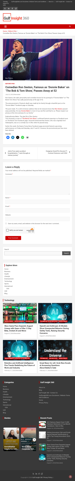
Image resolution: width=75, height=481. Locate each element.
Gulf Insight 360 (37, 477)
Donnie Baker (25, 111)
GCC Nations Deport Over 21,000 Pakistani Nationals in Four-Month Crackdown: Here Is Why (58, 424)
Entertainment (9, 279)
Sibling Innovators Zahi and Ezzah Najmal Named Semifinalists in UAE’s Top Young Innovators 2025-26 (58, 435)
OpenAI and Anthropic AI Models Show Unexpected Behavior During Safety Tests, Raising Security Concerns (54, 329)
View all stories (31, 426)
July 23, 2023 (9, 94)
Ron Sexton (58, 109)
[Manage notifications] (70, 476)
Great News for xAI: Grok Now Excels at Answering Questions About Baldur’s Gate (55, 365)
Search (6, 249)
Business (7, 271)
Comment (9, 174)
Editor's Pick (10, 83)
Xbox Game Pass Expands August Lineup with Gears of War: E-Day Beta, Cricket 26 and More (18, 328)
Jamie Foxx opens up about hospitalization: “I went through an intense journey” (19, 153)
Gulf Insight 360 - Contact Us (48, 393)
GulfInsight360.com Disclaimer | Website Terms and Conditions (28, 1)
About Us (51, 1)
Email (7, 206)
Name (7, 198)
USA (7, 288)
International (8, 286)
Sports (6, 284)
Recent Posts (46, 418)
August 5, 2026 (9, 333)
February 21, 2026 (9, 370)
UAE (5, 291)
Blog (5, 293)
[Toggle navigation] (5, 26)
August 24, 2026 (52, 428)
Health (6, 274)
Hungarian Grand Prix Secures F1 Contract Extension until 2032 (56, 152)
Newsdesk (17, 94)
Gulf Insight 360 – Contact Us (64, 1)
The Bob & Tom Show (29, 118)
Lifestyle (7, 276)
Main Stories (9, 321)
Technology (8, 281)
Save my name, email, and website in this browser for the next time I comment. (33, 223)
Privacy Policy (43, 403)
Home (6, 269)
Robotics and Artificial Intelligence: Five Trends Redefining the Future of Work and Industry (19, 365)
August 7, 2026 (51, 440)
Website (8, 215)
